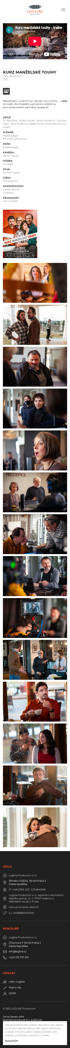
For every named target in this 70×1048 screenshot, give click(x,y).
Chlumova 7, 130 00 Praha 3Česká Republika (25, 944)
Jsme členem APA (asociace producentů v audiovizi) (22, 1018)
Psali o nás (15, 987)
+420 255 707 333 (19, 957)
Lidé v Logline (17, 981)
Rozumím (11, 1041)
